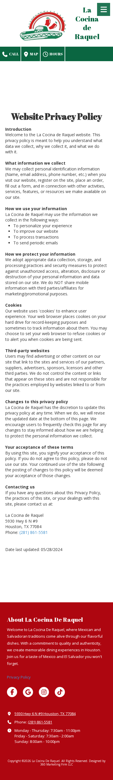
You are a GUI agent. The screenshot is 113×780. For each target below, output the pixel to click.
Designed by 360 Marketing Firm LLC (73, 762)
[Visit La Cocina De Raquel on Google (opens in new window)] (28, 692)
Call (13, 54)
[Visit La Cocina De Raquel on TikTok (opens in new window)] (60, 692)
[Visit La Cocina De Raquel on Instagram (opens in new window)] (44, 692)
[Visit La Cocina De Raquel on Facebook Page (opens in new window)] (12, 692)
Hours (56, 54)
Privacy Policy (19, 677)
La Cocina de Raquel (87, 23)
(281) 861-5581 (33, 532)
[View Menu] (103, 9)
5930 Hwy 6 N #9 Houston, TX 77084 (45, 713)
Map (33, 54)
